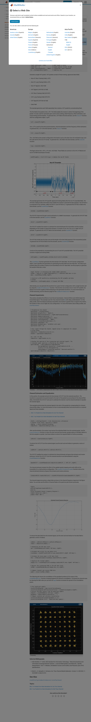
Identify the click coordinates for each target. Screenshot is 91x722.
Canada (12, 35)
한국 (66, 50)
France (30, 45)
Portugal (48, 40)
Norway (48, 35)
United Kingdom (50, 54)
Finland (30, 42)
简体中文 (68, 42)
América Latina (14, 32)
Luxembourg (31, 52)
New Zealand (68, 37)
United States (13, 37)
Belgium (30, 32)
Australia (67, 32)
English (50, 50)
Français (50, 52)
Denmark (30, 35)
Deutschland (31, 37)
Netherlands (49, 32)
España (30, 40)
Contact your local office (45, 60)
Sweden (48, 42)
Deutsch (50, 47)
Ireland (30, 47)
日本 (66, 47)
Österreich (49, 37)
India (66, 35)
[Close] (80, 5)
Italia (29, 50)
